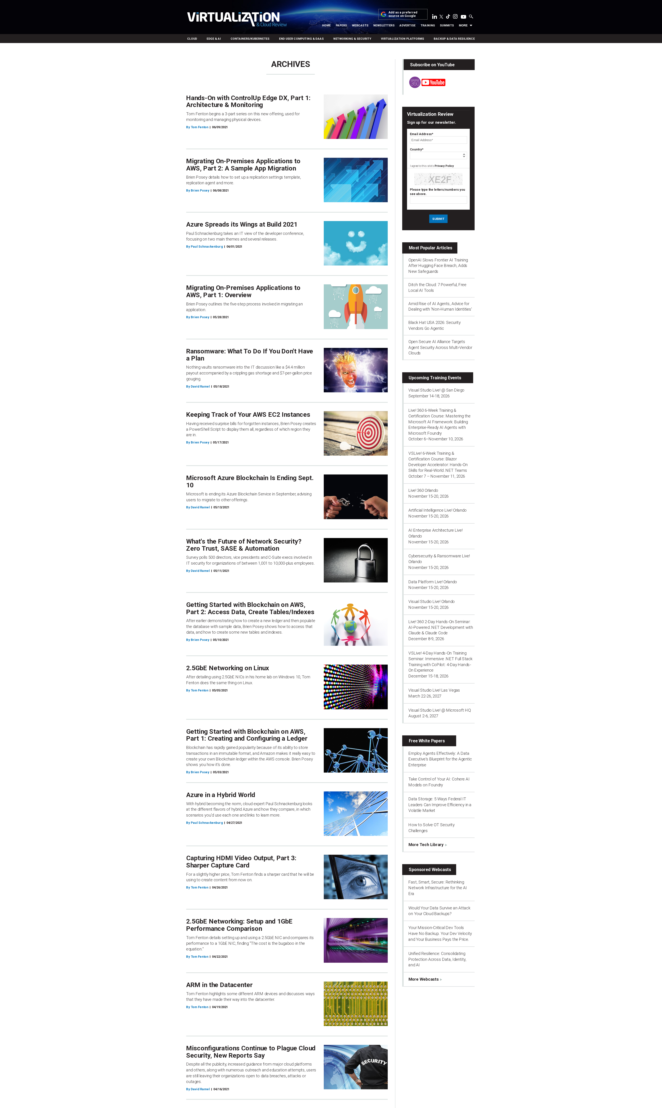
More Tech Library (426, 844)
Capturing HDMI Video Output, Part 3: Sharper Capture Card (241, 861)
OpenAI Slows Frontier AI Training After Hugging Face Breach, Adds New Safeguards (438, 265)
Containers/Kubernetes (250, 38)
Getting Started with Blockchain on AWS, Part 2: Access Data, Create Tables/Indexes (250, 608)
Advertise (407, 25)
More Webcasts (423, 979)
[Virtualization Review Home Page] (237, 20)
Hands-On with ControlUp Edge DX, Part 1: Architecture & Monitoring (248, 101)
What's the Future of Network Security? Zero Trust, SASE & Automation (244, 545)
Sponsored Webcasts (430, 869)
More (463, 25)
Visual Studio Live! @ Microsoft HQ (439, 710)
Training (428, 25)
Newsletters (384, 25)
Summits (447, 25)
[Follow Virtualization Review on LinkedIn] (434, 17)
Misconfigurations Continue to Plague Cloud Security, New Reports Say (250, 1051)
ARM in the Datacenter (219, 985)
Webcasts (360, 25)
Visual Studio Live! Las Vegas (434, 690)
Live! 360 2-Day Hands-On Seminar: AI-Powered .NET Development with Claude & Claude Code (440, 627)
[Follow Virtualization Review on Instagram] (455, 17)
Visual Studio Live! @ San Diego (436, 390)
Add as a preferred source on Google (403, 14)
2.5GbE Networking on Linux (227, 668)
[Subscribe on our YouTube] (424, 86)
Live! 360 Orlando (423, 490)
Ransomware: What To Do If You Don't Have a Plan (249, 354)
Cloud (192, 38)
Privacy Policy (444, 166)
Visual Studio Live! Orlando (431, 601)
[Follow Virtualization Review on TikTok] (448, 17)
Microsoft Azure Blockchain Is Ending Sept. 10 (250, 481)
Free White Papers (427, 740)
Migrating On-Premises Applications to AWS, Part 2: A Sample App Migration (243, 164)
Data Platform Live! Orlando (432, 581)
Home (326, 25)
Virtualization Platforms (402, 38)
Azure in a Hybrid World (220, 795)
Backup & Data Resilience (454, 38)
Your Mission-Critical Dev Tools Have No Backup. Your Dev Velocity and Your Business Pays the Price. (440, 933)
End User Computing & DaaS (301, 38)
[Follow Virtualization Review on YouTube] (463, 17)
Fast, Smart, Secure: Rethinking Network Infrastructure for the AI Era (437, 888)
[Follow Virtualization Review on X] (441, 17)
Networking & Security (352, 38)
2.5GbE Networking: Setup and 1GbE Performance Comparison (239, 925)
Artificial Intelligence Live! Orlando (437, 510)
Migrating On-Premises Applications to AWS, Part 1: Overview (243, 291)
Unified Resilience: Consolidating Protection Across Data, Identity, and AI (437, 959)
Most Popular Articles (430, 247)
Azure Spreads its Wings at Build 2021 (241, 224)
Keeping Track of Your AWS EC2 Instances (248, 414)
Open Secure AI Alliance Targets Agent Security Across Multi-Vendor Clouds (440, 347)
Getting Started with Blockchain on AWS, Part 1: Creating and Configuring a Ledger (246, 735)
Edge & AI (214, 38)
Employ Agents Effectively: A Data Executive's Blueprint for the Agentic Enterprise (440, 759)
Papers (341, 25)
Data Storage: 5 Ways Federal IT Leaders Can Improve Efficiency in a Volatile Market (439, 805)
